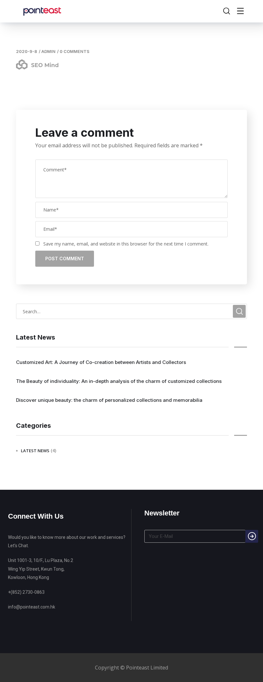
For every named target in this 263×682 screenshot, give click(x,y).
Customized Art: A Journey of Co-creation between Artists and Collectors (101, 362)
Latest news (35, 450)
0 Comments (74, 51)
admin (48, 51)
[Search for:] (131, 311)
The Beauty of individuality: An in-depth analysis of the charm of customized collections (119, 381)
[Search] (251, 536)
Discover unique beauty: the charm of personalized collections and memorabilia (109, 400)
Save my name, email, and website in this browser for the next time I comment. (125, 244)
